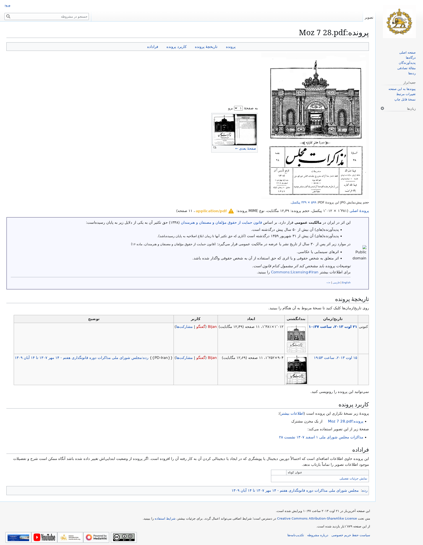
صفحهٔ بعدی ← (245, 148)
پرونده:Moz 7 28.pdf (345, 421)
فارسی (336, 282)
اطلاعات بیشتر (292, 413)
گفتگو (200, 326)
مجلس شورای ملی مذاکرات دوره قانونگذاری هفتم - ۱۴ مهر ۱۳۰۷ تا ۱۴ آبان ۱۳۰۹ (295, 490)
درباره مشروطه (317, 535)
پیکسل (303, 202)
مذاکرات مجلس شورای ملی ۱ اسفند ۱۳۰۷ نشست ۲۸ (321, 437)
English (346, 282)
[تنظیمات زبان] (382, 108)
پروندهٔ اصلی (359, 211)
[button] (215, 211)
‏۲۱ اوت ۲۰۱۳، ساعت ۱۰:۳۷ (333, 326)
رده (364, 490)
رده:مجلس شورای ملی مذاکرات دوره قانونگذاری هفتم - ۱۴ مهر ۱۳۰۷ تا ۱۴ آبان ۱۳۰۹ (81, 358)
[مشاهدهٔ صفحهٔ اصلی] (399, 21)
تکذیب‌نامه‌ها (295, 535)
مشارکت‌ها (184, 326)
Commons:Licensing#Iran (294, 272)
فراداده (152, 46)
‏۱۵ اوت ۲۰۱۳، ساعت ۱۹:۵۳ (335, 358)
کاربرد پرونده (176, 46)
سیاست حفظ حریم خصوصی (350, 535)
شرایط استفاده (165, 518)
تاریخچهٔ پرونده (206, 46)
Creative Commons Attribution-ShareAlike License (317, 518)
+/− (328, 282)
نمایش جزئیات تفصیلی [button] (353, 478)
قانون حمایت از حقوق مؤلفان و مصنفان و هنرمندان (221, 222)
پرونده (230, 46)
